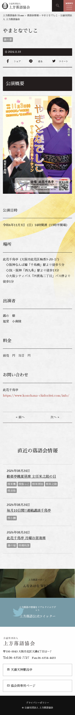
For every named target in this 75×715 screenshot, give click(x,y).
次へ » (54, 417)
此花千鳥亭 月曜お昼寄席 (26, 538)
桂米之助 (51, 484)
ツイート (63, 61)
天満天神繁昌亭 (19, 669)
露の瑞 (12, 545)
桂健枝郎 (24, 545)
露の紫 (8, 39)
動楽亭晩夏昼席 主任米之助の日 (31, 476)
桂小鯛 (12, 518)
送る (40, 61)
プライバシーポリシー (37, 703)
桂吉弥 (12, 490)
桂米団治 (37, 484)
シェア (17, 61)
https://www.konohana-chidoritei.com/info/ (36, 395)
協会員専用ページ (21, 685)
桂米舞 (12, 484)
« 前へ (20, 417)
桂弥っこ (24, 484)
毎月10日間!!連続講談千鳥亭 (29, 510)
